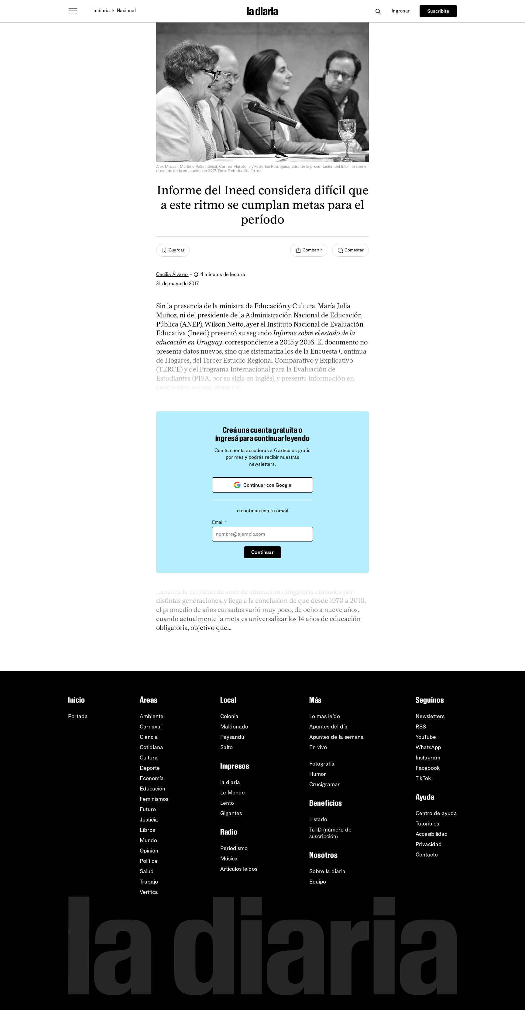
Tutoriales (427, 823)
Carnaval (151, 726)
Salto (226, 747)
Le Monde (232, 792)
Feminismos (154, 799)
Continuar (262, 552)
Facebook (428, 768)
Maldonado (234, 726)
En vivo (318, 747)
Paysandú (232, 737)
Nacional (126, 10)
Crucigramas (324, 784)
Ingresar (401, 11)
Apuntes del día (328, 726)
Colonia (229, 716)
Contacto (427, 854)
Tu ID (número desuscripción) (330, 833)
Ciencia (149, 737)
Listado (318, 819)
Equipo (317, 881)
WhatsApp (428, 747)
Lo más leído (324, 716)
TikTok (423, 778)
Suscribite (438, 11)
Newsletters (430, 716)
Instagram (428, 757)
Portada (78, 716)
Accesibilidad (432, 834)
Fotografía (322, 763)
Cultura (149, 757)
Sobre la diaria (327, 871)
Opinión (149, 850)
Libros (147, 830)
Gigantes (231, 813)
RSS (421, 726)
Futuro (148, 809)
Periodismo (234, 848)
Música (229, 858)
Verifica (149, 892)
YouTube (426, 737)
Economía (152, 778)
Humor (317, 774)
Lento (227, 803)
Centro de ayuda (436, 813)
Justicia (149, 819)
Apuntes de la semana (336, 737)
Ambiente (151, 716)
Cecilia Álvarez (172, 274)
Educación (152, 788)
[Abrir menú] (73, 11)
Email (219, 522)
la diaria (101, 10)
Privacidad (429, 844)
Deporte (150, 768)
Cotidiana (151, 747)
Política (148, 861)
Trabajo (149, 881)
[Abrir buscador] (378, 11)
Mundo (148, 840)
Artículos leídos (238, 869)
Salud (147, 871)
